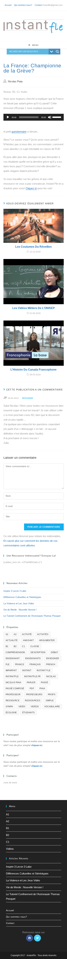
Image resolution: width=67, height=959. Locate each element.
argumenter (47, 640)
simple (50, 700)
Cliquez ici (31, 188)
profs (51, 694)
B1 (7, 646)
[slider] (57, 117)
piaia (42, 688)
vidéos (35, 706)
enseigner (52, 658)
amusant (28, 640)
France (19, 664)
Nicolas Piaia (15, 81)
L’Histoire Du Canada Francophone (33, 369)
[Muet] (49, 117)
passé (44, 682)
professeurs (34, 694)
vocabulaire (52, 706)
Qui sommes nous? (23, 5)
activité (27, 634)
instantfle (12, 676)
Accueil (8, 5)
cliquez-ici (36, 745)
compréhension (15, 652)
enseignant (13, 658)
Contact (38, 5)
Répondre (27, 398)
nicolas (51, 676)
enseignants (33, 658)
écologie (11, 712)
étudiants (28, 712)
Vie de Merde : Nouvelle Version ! (20, 609)
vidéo (22, 706)
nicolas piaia (13, 682)
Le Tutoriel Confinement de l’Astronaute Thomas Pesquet (31, 616)
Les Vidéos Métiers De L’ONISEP (33, 308)
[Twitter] (37, 938)
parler (31, 682)
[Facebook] (29, 938)
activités (42, 634)
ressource (13, 700)
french (50, 664)
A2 (15, 634)
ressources (32, 700)
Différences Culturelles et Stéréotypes (22, 597)
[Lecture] (8, 117)
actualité (12, 640)
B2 (15, 646)
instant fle (43, 670)
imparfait (11, 670)
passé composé (15, 688)
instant (26, 670)
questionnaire (19, 131)
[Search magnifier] (57, 51)
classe (34, 646)
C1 (23, 646)
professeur (13, 694)
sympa (9, 706)
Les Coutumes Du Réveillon (33, 246)
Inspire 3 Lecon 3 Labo (14, 591)
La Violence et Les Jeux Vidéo (18, 603)
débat (54, 652)
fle (8, 664)
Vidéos (10, 848)
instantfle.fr (32, 676)
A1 (7, 634)
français (35, 664)
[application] (33, 117)
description (38, 652)
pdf (32, 688)
